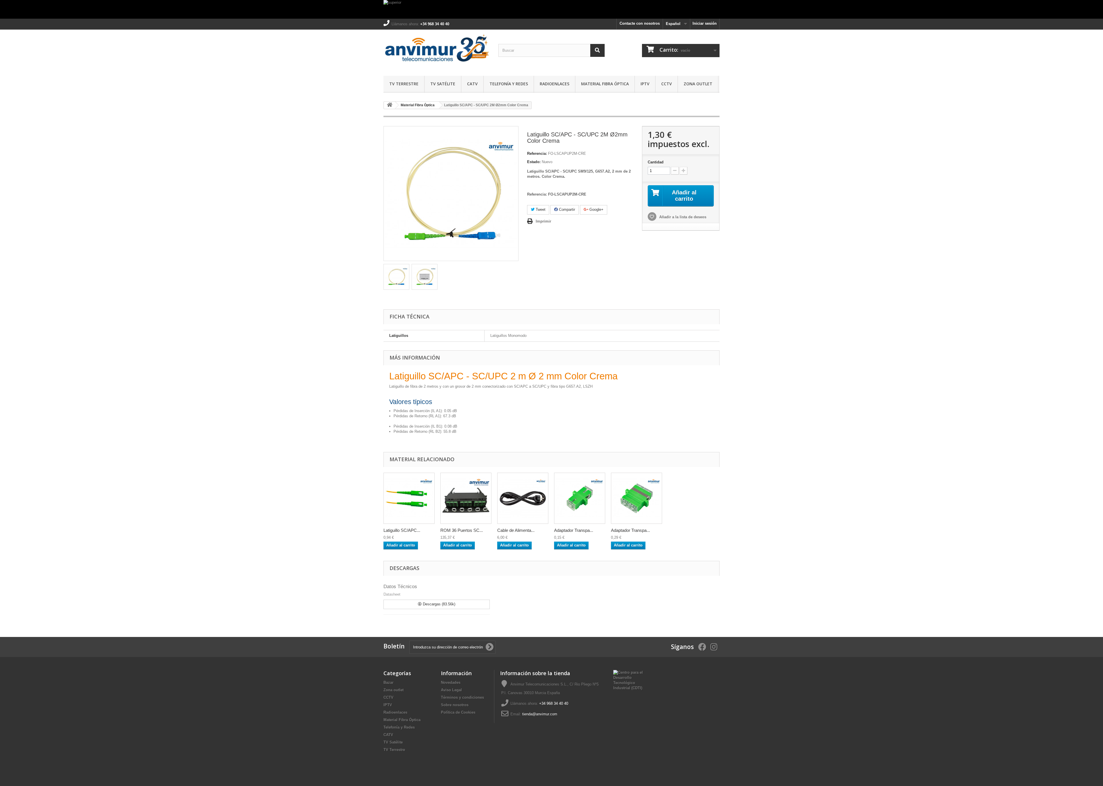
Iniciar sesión (705, 23)
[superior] (551, 9)
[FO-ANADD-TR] (636, 498)
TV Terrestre (404, 83)
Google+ (595, 209)
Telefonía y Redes (508, 83)
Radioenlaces (554, 83)
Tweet (540, 209)
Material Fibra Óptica (605, 83)
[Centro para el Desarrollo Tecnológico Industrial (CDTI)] (628, 680)
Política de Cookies (458, 712)
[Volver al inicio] (389, 105)
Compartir (566, 209)
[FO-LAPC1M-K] (409, 498)
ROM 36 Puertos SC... (461, 530)
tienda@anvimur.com (539, 714)
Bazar (388, 682)
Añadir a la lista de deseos (682, 217)
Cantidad (656, 162)
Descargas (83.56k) (438, 604)
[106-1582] (522, 498)
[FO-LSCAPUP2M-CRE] (396, 276)
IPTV (645, 83)
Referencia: (537, 153)
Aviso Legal (451, 690)
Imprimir (543, 221)
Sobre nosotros (454, 705)
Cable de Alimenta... (516, 530)
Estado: (534, 162)
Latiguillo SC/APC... (401, 530)
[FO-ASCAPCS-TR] (579, 498)
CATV (472, 83)
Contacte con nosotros (640, 23)
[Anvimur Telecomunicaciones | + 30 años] (436, 51)
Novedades (450, 682)
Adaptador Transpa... (573, 530)
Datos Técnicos (400, 586)
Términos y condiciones (462, 697)
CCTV (666, 83)
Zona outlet (698, 83)
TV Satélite (442, 83)
